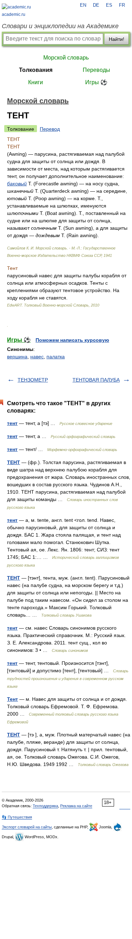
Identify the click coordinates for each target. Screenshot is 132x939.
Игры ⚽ (96, 82)
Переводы (96, 70)
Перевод (50, 129)
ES (109, 5)
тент (12, 423)
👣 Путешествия (17, 817)
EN (83, 5)
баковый (17, 183)
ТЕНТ (13, 462)
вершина (17, 356)
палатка (55, 356)
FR (122, 5)
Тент (12, 699)
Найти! (116, 39)
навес (37, 356)
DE (96, 5)
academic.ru (13, 14)
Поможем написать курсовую (72, 340)
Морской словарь (66, 58)
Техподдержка (45, 806)
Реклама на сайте (76, 806)
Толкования (35, 70)
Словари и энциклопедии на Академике (60, 26)
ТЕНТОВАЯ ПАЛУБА (96, 380)
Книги (35, 82)
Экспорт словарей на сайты (27, 827)
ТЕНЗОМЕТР (33, 380)
